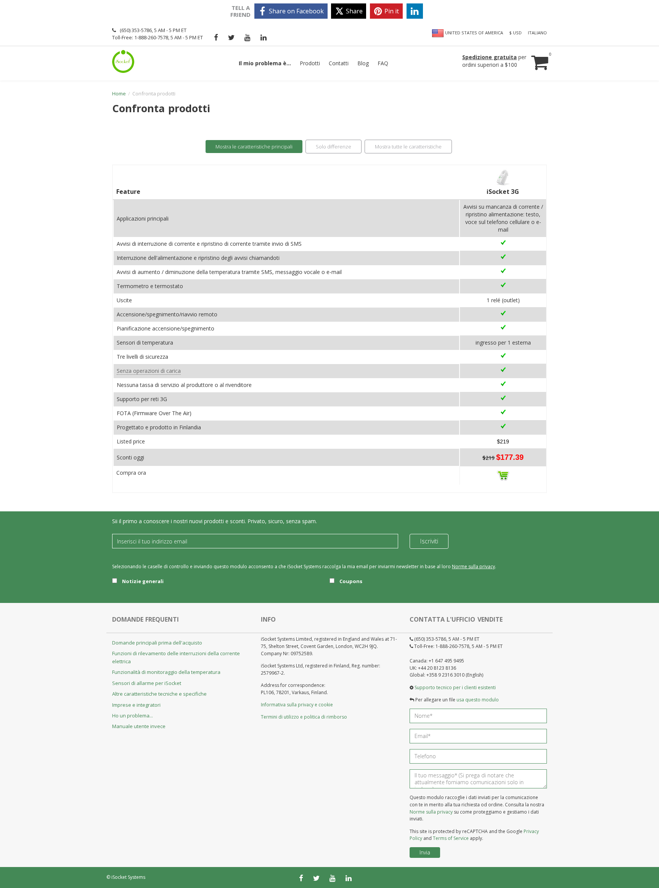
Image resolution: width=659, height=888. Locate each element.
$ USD (515, 32)
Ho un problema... (132, 715)
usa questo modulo (477, 699)
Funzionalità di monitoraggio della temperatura (166, 672)
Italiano (537, 32)
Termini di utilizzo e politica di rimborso (304, 717)
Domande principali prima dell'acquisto (157, 642)
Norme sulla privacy (473, 566)
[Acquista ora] (503, 475)
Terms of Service (451, 838)
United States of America (473, 32)
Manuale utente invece (139, 726)
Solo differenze (333, 146)
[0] (538, 55)
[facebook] (216, 37)
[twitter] (231, 37)
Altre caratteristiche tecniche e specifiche (159, 693)
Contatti (339, 63)
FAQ (383, 63)
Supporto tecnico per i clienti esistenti (455, 687)
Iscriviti (429, 541)
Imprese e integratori (136, 704)
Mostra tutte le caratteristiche (408, 146)
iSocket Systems (128, 877)
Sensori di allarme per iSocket (146, 683)
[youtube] (247, 37)
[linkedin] (415, 11)
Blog (363, 63)
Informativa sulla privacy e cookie (297, 704)
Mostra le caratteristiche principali (254, 146)
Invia (425, 852)
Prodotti (310, 63)
